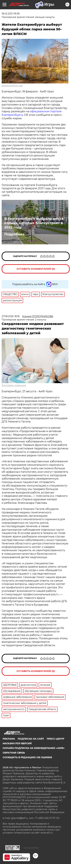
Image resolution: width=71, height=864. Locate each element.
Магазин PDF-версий (17, 743)
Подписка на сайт (31, 738)
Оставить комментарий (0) (36, 268)
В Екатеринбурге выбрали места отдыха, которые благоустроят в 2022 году (33, 223)
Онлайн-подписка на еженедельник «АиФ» (34, 748)
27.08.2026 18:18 (10, 316)
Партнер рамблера (31, 848)
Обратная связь (14, 752)
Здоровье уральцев (14, 385)
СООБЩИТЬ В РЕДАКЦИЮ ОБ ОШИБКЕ (27, 757)
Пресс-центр (55, 738)
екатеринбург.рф (12, 85)
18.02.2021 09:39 (11, 13)
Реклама (9, 738)
